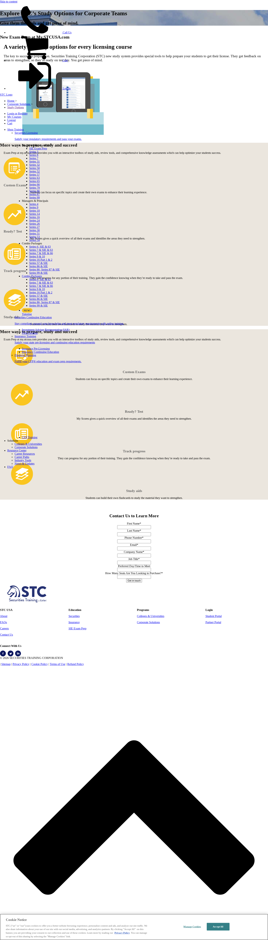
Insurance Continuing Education (40, 351)
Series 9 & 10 (37, 256)
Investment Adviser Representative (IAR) (45, 329)
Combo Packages (32, 276)
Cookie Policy (39, 664)
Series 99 (34, 197)
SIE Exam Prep (38, 148)
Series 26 (34, 223)
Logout (11, 120)
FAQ (10, 466)
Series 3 (33, 151)
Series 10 (34, 210)
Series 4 (33, 204)
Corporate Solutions (26, 447)
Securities (74, 616)
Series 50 (34, 168)
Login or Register (17, 113)
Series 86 (34, 191)
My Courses (14, 116)
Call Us (66, 32)
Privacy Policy (21, 664)
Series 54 (34, 240)
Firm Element (30, 333)
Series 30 (34, 230)
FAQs (3, 622)
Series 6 (33, 155)
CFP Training (29, 437)
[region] (134, 927)
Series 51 (34, 233)
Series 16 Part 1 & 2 (40, 259)
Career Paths (22, 457)
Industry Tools (23, 460)
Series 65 (34, 181)
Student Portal (213, 616)
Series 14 (34, 213)
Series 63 (34, 177)
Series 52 (34, 171)
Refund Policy (75, 664)
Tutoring (27, 314)
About (3, 616)
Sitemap (6, 664)
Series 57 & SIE (38, 263)
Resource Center (16, 450)
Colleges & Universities (28, 443)
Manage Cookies (192, 926)
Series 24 (34, 220)
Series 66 (34, 184)
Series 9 (33, 207)
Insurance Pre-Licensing (36, 348)
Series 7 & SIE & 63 (41, 249)
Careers (4, 628)
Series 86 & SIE (38, 266)
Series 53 (34, 236)
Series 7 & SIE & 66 (41, 253)
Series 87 (34, 194)
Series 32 (34, 164)
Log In (66, 88)
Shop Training (15, 129)
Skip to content (8, 1)
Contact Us (6, 634)
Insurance (74, 622)
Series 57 (34, 174)
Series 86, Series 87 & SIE (44, 269)
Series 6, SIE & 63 (40, 246)
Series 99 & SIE (38, 272)
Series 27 (34, 227)
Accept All (218, 926)
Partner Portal (213, 622)
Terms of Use (57, 664)
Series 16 (34, 217)
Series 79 (34, 187)
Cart (65, 60)
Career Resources (25, 453)
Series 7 (33, 158)
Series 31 (34, 161)
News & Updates (24, 463)
